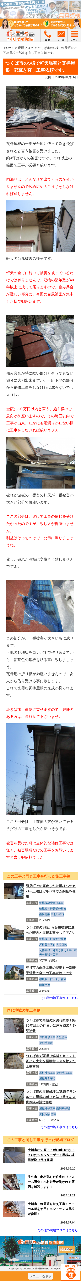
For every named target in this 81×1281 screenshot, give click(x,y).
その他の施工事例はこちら (59, 998)
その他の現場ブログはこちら (57, 1230)
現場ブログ (25, 48)
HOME (9, 48)
